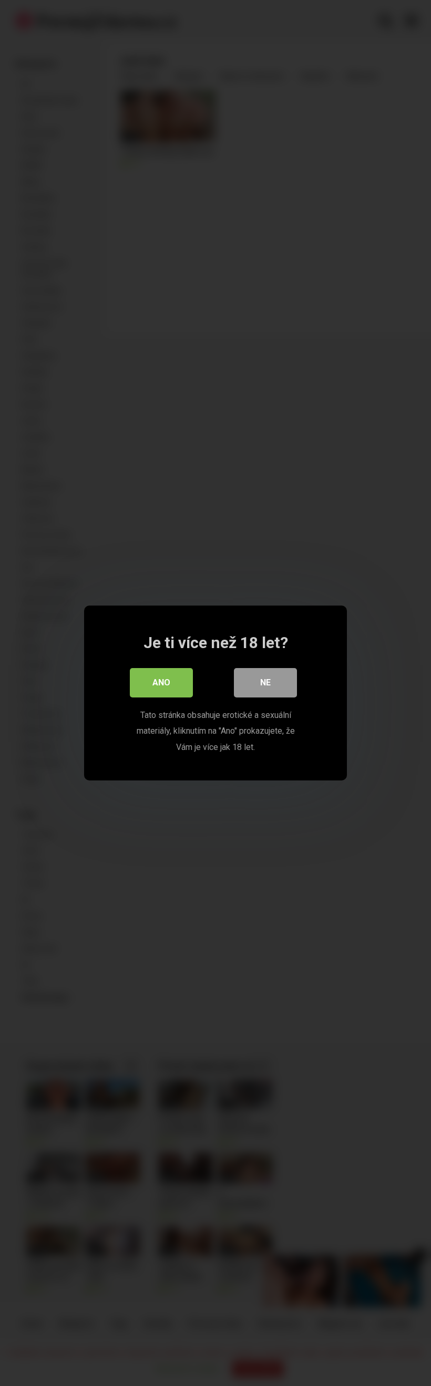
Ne (265, 682)
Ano (161, 682)
